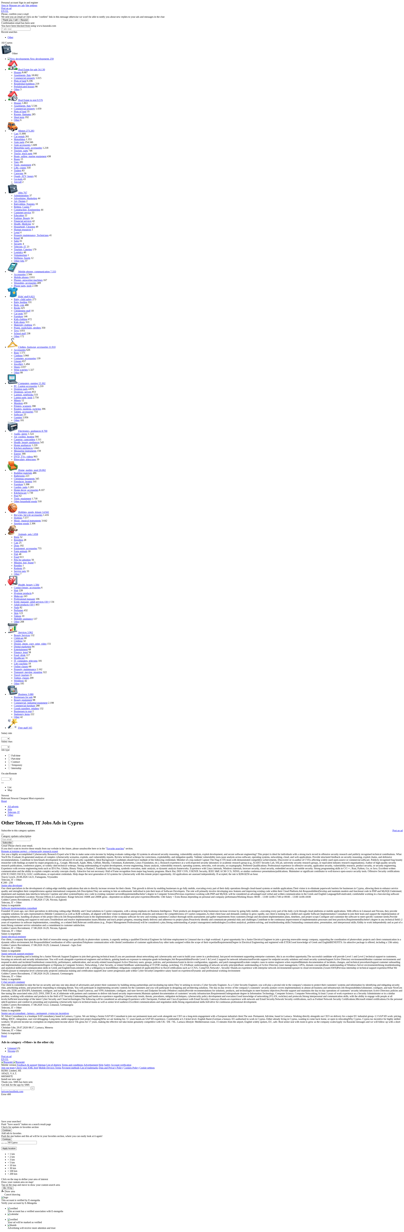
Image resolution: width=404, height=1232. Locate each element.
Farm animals (20, 551)
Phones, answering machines (28, 280)
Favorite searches (115, 848)
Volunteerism (20, 255)
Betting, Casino (21, 207)
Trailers (17, 170)
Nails (16, 607)
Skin (16, 613)
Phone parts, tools (23, 285)
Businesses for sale (23, 697)
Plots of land (20, 81)
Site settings (31, 5)
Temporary (16, 765)
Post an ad (6, 8)
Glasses (17, 361)
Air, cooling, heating (24, 436)
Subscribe (7, 842)
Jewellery (18, 364)
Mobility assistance (23, 618)
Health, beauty (28, 584)
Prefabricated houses (24, 86)
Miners (17, 400)
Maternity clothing (23, 325)
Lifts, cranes (20, 167)
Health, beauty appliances (26, 442)
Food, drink (20, 655)
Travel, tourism (21, 675)
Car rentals (19, 136)
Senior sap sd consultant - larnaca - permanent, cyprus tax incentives (35, 1013)
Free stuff (25, 727)
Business (25, 694)
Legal (17, 232)
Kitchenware (20, 493)
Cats (16, 542)
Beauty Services (22, 635)
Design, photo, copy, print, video (30, 643)
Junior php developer (11, 885)
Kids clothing (20, 319)
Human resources (22, 229)
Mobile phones (21, 277)
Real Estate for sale (31, 69)
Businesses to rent (23, 711)
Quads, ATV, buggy (24, 176)
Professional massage (24, 599)
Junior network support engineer (17, 953)
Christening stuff (22, 310)
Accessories (20, 274)
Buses (17, 159)
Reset (4, 801)
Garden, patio (20, 487)
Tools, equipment (22, 165)
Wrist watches (21, 369)
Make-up (18, 596)
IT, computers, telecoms (26, 660)
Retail (17, 238)
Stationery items (22, 714)
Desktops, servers (22, 392)
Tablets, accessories (23, 411)
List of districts (53, 1065)
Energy (17, 453)
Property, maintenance (25, 669)
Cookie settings (147, 1067)
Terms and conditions (72, 1065)
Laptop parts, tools (23, 397)
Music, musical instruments (27, 520)
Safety (107, 1065)
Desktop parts (21, 389)
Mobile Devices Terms (50, 1067)
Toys (16, 330)
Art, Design (20, 201)
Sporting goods (21, 523)
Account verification (121, 1065)
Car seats (18, 313)
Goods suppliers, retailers (26, 708)
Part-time (15, 758)
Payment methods (71, 1067)
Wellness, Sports (22, 258)
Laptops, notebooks (23, 394)
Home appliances (22, 445)
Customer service (22, 212)
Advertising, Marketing (25, 198)
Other (17, 89)
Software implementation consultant (19, 908)
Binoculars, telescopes (25, 459)
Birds (16, 537)
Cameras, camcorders (24, 439)
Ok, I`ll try (7, 1188)
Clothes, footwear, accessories (37, 347)
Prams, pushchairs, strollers (27, 327)
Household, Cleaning (24, 226)
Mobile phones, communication (37, 271)
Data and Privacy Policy (111, 1067)
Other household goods (25, 501)
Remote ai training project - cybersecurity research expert (29, 851)
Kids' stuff (26, 296)
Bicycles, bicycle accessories (28, 515)
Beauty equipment (23, 700)
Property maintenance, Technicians (31, 235)
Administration (21, 195)
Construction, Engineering (27, 209)
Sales (16, 241)
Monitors (18, 403)
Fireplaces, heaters (23, 481)
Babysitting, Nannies (24, 204)
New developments (41, 58)
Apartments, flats (22, 75)
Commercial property (24, 78)
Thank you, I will (10, 20)
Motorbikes (19, 139)
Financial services (23, 221)
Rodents (18, 568)
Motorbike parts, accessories (28, 147)
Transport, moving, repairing (28, 672)
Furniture (18, 316)
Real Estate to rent (30, 100)
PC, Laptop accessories (25, 386)
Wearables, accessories (25, 283)
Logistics (18, 252)
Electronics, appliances (32, 431)
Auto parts (19, 142)
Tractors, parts (21, 150)
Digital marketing (22, 646)
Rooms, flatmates (22, 114)
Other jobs (19, 261)
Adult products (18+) (24, 604)
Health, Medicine (22, 224)
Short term (19, 117)
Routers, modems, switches (27, 409)
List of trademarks (89, 1067)
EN (3, 11)
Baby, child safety (23, 299)
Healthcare (19, 658)
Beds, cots (19, 305)
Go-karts (18, 179)
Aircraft (18, 182)
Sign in (4, 5)
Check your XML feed (26, 1067)
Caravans (18, 173)
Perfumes (18, 610)
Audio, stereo (20, 434)
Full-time (15, 755)
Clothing (18, 355)
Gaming (18, 417)
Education (19, 215)
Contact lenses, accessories (27, 587)
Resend (24, 20)
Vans (16, 162)
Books (17, 308)
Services (25, 632)
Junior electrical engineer (13, 936)
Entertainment (21, 649)
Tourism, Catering (23, 249)
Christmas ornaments (24, 478)
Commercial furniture (24, 705)
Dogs (16, 545)
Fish (16, 554)
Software (18, 414)
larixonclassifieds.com (12, 1091)
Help (101, 1065)
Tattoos (17, 616)
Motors (26, 130)
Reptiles (18, 565)
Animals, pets (28, 534)
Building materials (23, 473)
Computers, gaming (31, 383)
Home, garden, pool (32, 470)
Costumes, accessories (25, 358)
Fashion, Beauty (22, 218)
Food (16, 557)
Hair (16, 590)
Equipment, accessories (25, 548)
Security (18, 243)
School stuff (20, 333)
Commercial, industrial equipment (31, 702)
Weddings (19, 680)
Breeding (18, 540)
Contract (15, 762)
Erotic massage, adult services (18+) (32, 601)
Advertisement (90, 1065)
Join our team (8, 1067)
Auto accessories (22, 145)
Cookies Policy (131, 1067)
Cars (16, 133)
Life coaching (21, 663)
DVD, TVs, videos (23, 456)
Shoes (17, 367)
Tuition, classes (21, 678)
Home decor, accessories (26, 490)
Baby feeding (20, 302)
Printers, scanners (22, 406)
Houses (17, 72)
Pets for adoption (22, 559)
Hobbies (18, 517)
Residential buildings (24, 83)
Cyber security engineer (13, 982)
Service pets (20, 571)
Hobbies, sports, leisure (33, 512)
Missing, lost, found (24, 562)
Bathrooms (19, 475)
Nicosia (11, 1051)
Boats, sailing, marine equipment (30, 156)
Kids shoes (19, 322)
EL (7, 11)
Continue (7, 1130)
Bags (16, 352)
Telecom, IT (20, 246)
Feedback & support (27, 1065)
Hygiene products (23, 593)
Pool (16, 495)
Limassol (12, 1048)
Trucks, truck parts (23, 153)
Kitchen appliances (23, 448)
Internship (16, 768)
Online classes (21, 666)
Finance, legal (21, 652)
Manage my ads (17, 5)
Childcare (19, 638)
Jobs (22, 192)
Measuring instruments (25, 451)
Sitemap (42, 1065)
